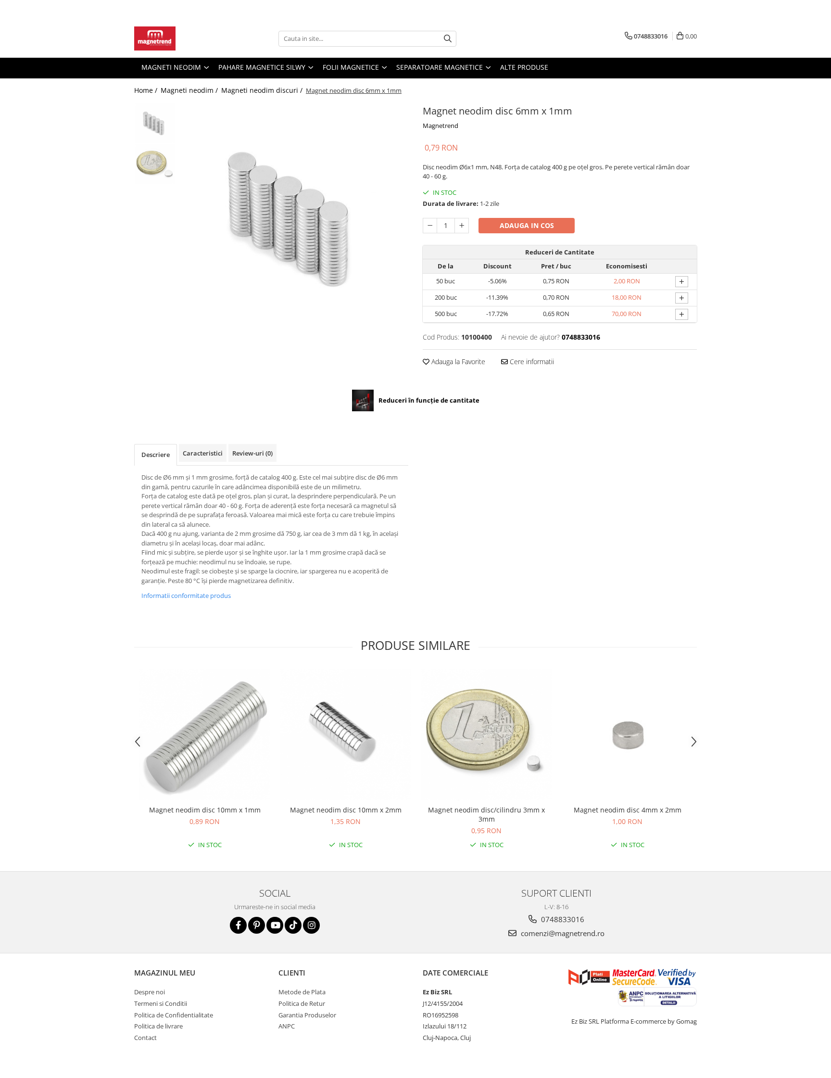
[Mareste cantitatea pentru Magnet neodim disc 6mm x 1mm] (461, 225)
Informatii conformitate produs (186, 595)
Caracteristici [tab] (203, 453)
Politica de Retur (301, 1003)
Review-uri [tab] (252, 453)
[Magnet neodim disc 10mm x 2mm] (345, 734)
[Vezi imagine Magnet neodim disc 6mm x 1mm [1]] (155, 164)
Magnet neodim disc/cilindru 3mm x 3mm (486, 814)
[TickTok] (293, 925)
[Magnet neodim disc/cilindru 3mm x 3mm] (486, 734)
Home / (146, 90)
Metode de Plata (302, 992)
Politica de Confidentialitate (173, 1015)
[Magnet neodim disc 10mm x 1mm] (204, 734)
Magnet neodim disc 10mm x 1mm (205, 809)
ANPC (286, 1026)
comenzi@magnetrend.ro (561, 933)
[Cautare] (447, 39)
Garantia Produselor (307, 1015)
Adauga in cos (527, 225)
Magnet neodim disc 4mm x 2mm (627, 809)
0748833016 (561, 919)
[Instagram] (311, 925)
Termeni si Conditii (160, 1003)
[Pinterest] (256, 925)
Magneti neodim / (190, 90)
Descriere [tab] (155, 454)
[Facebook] (238, 925)
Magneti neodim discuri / (262, 90)
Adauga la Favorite (457, 361)
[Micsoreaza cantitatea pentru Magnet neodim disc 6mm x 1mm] (430, 225)
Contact (145, 1037)
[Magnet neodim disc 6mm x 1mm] (294, 216)
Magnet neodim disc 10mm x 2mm (346, 809)
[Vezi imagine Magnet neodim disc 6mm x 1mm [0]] (155, 123)
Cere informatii (531, 361)
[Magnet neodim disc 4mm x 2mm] (627, 734)
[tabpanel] (294, 216)
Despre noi (149, 992)
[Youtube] (274, 925)
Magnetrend (440, 125)
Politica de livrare (158, 1026)
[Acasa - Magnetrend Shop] (182, 38)
